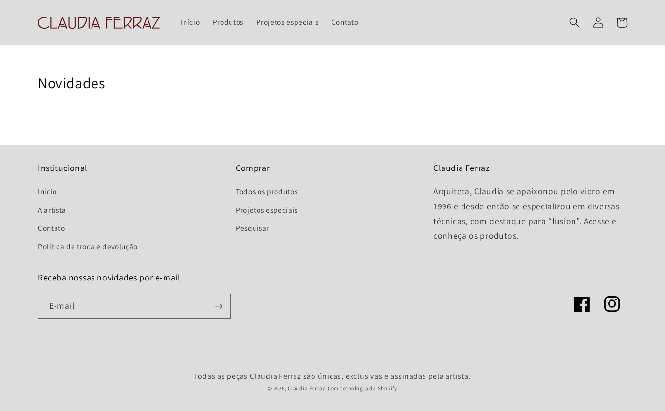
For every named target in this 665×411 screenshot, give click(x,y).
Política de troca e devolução (88, 246)
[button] (574, 22)
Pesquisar (252, 228)
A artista (52, 210)
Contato (51, 228)
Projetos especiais (267, 210)
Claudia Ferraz (307, 388)
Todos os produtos (266, 191)
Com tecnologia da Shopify (362, 388)
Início (47, 191)
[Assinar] (218, 306)
